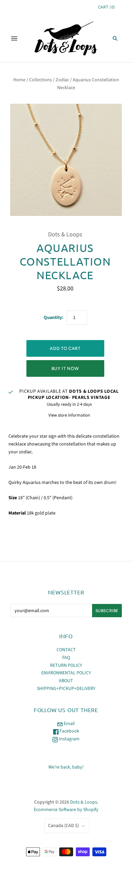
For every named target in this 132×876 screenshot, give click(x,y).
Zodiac (62, 80)
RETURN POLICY (66, 665)
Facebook (69, 731)
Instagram (69, 739)
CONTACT (66, 649)
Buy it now (65, 368)
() (106, 7)
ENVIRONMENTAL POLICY (66, 673)
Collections (40, 80)
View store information (69, 415)
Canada (63, 825)
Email (69, 723)
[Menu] (14, 38)
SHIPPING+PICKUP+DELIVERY (66, 688)
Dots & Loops (65, 234)
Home (19, 80)
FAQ (66, 657)
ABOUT (66, 680)
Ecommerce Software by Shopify (66, 809)
